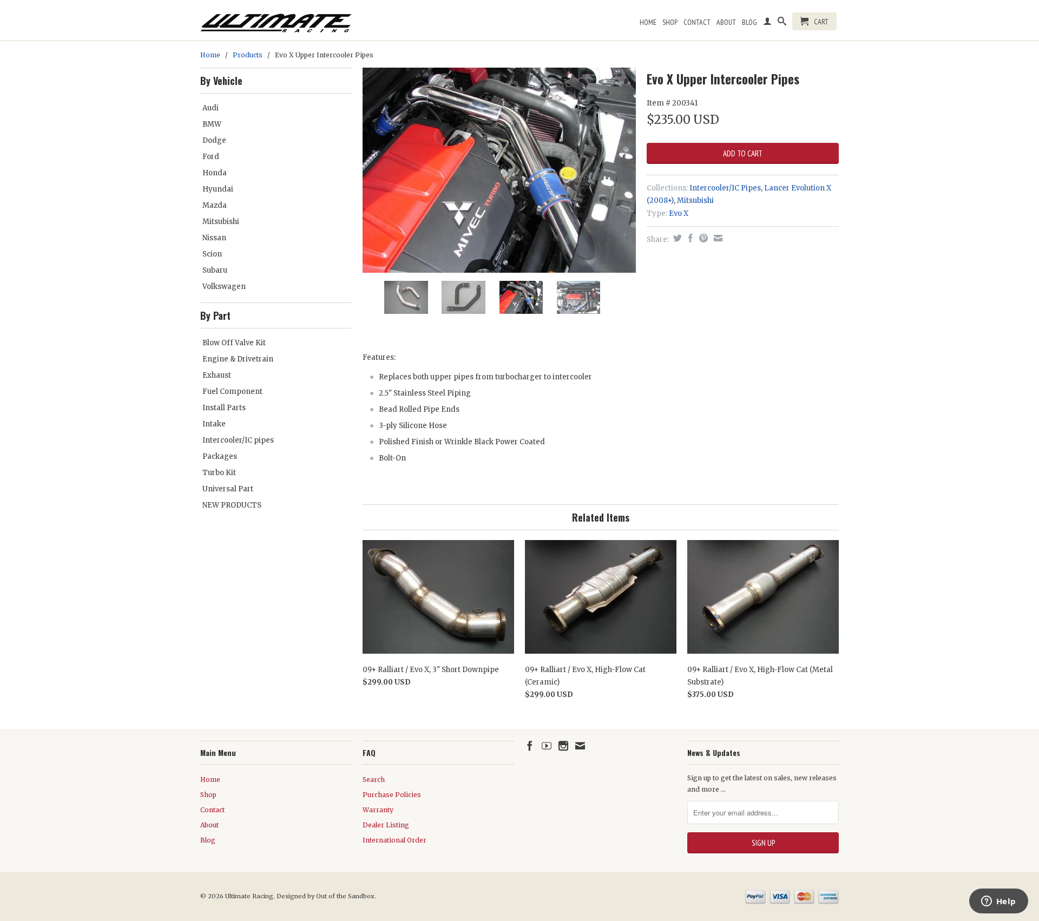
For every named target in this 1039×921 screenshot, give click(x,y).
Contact (697, 22)
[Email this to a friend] (716, 238)
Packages (219, 456)
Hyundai (217, 189)
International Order (394, 840)
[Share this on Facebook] (689, 238)
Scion (212, 254)
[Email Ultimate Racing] (580, 746)
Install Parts (224, 407)
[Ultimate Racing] (276, 20)
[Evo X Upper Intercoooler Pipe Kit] (499, 170)
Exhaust (216, 375)
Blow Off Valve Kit (234, 342)
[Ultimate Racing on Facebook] (530, 746)
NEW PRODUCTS (231, 505)
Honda (214, 172)
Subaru (214, 270)
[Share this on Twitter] (676, 238)
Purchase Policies (392, 795)
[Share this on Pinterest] (702, 238)
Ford (210, 156)
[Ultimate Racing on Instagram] (563, 746)
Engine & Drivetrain (237, 359)
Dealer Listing (386, 825)
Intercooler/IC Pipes (725, 188)
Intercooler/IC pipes (238, 440)
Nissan (214, 237)
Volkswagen (224, 286)
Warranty (378, 810)
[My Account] (767, 23)
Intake (214, 424)
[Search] (782, 23)
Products (247, 55)
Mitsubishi (220, 221)
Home (648, 22)
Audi (210, 108)
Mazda (214, 205)
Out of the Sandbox (345, 896)
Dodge (214, 140)
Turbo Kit (219, 472)
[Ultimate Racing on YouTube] (546, 746)
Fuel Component (232, 391)
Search (374, 779)
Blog (749, 22)
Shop (670, 22)
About (726, 22)
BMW (211, 124)
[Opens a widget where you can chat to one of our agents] (998, 902)
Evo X (678, 213)
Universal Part (227, 489)
